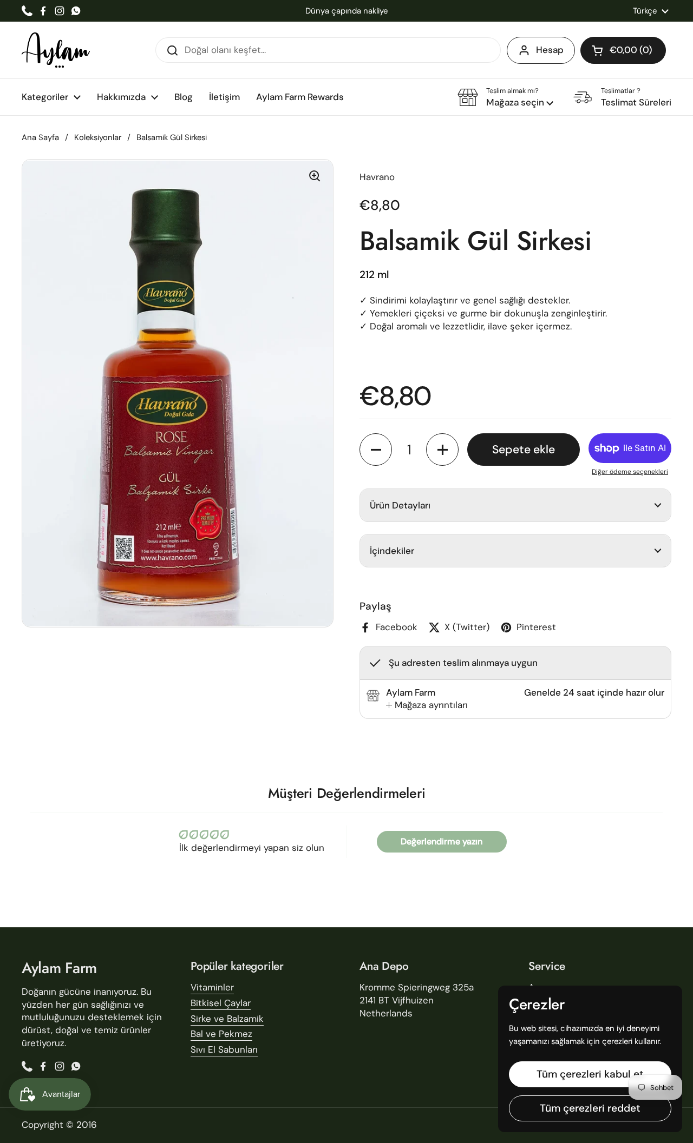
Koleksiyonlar (97, 137)
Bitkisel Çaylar (221, 1003)
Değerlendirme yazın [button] (441, 841)
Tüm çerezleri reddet (590, 1108)
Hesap (550, 50)
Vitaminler (212, 987)
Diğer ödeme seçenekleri (630, 471)
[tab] (427, 705)
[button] (623, 50)
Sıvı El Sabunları (224, 1049)
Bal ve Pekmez (221, 1034)
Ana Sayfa (40, 137)
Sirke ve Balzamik (227, 1019)
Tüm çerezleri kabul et (590, 1074)
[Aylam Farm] (56, 50)
